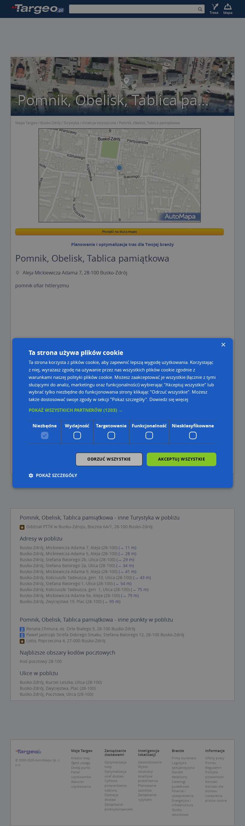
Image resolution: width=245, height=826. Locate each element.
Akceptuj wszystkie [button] (181, 459)
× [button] (223, 345)
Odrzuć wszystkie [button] (109, 459)
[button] (122, 410)
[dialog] (122, 413)
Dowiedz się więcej (168, 400)
